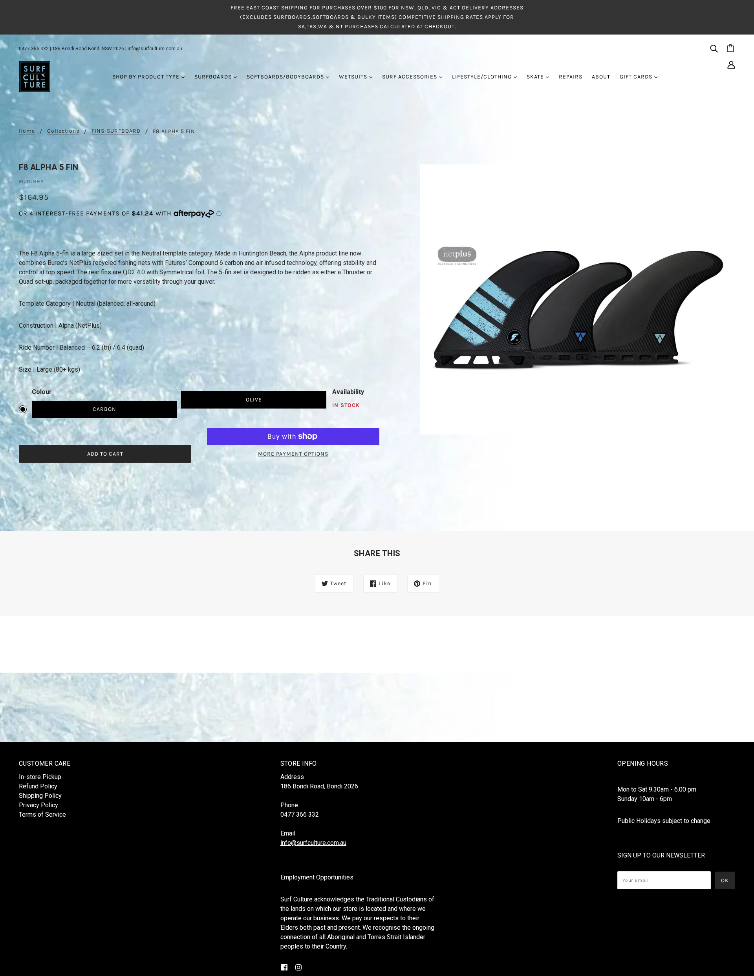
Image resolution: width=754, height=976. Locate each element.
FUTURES (31, 181)
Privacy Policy (38, 805)
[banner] (34, 76)
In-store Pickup (40, 777)
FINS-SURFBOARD (116, 131)
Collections (63, 131)
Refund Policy (38, 786)
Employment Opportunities (316, 877)
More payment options (293, 454)
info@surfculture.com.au (155, 48)
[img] (714, 48)
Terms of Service (42, 814)
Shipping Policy (40, 795)
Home (27, 131)
